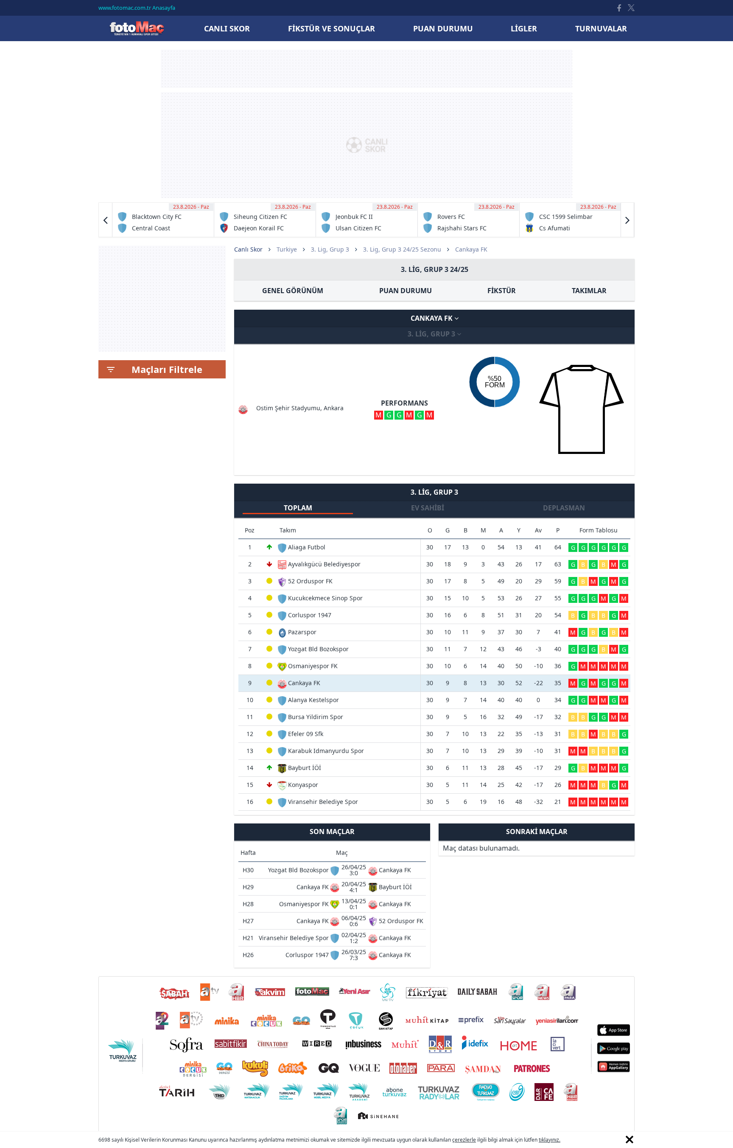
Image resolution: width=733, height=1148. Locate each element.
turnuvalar (601, 28)
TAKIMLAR (589, 290)
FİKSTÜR (501, 290)
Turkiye (287, 249)
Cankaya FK (432, 318)
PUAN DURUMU (405, 290)
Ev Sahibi (427, 507)
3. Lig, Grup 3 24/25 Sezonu (402, 249)
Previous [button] (105, 220)
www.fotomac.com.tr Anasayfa (136, 7)
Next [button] (627, 220)
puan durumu (443, 28)
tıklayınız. (549, 1139)
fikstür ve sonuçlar (331, 28)
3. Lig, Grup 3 (330, 249)
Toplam (298, 507)
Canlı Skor (136, 28)
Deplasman (564, 507)
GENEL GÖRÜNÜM (292, 290)
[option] (163, 220)
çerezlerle (464, 1139)
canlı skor (227, 28)
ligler (524, 28)
